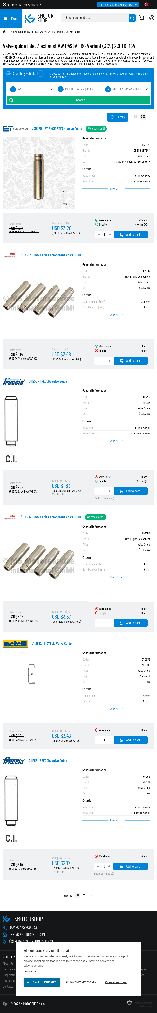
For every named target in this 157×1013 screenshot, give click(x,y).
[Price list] (150, 117)
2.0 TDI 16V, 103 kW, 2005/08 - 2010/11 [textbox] (131, 89)
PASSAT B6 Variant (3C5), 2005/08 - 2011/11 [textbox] (83, 89)
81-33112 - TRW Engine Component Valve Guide (51, 255)
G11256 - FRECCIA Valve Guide (48, 761)
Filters (121, 117)
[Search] (132, 18)
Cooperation (10, 975)
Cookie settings (116, 982)
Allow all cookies (41, 982)
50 (92, 895)
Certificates (9, 969)
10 (77, 895)
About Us (8, 963)
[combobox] (31, 89)
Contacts (8, 986)
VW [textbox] (19, 89)
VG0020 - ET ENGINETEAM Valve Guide (57, 129)
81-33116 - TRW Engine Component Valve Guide (51, 517)
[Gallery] (135, 117)
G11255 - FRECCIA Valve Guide (48, 381)
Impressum (9, 981)
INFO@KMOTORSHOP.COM (27, 934)
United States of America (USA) (116, 4)
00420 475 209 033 (23, 927)
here (117, 63)
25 (84, 895)
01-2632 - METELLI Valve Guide (52, 644)
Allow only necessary (80, 982)
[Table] (143, 117)
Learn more (30, 971)
